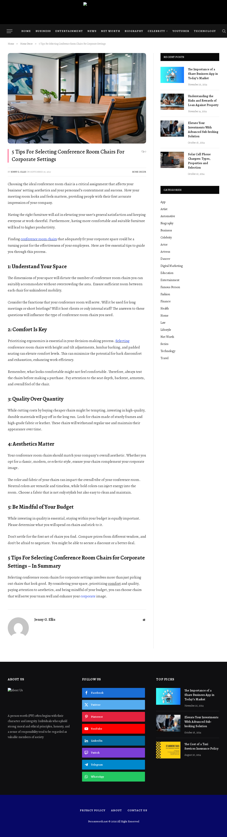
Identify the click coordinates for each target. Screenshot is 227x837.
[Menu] (9, 31)
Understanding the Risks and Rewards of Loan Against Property (203, 100)
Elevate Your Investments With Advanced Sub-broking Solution (203, 129)
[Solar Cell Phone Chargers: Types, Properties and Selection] (172, 160)
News (91, 31)
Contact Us (137, 810)
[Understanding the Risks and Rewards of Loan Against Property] (172, 102)
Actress (165, 252)
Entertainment (69, 31)
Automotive (167, 216)
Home (26, 31)
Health (164, 308)
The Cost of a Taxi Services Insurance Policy (201, 746)
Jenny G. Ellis (18, 171)
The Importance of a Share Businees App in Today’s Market (203, 73)
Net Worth (110, 31)
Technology (205, 31)
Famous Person (170, 287)
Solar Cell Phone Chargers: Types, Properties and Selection (199, 161)
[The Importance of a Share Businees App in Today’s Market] (172, 75)
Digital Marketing (171, 266)
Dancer (165, 259)
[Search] (223, 31)
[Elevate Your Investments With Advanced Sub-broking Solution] (172, 128)
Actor (164, 244)
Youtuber (180, 31)
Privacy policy (93, 810)
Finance (165, 301)
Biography (134, 31)
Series (164, 344)
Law (163, 323)
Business (43, 31)
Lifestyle (165, 330)
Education (166, 273)
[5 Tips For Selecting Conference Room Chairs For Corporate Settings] (77, 98)
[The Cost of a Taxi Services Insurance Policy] (168, 750)
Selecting (122, 340)
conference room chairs (39, 239)
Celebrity (156, 31)
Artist (163, 209)
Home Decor (139, 171)
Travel (164, 358)
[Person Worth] (113, 12)
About (116, 810)
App (162, 202)
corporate (88, 596)
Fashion (165, 294)
